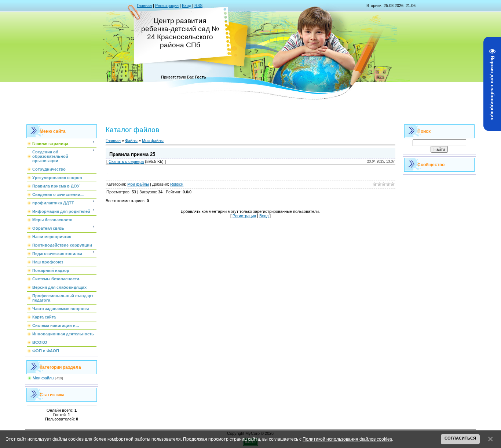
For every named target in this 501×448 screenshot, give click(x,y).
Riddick (176, 184)
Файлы (131, 140)
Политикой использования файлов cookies (347, 439)
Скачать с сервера (126, 161)
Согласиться (460, 438)
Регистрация (167, 5)
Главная (144, 5)
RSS (198, 5)
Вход (186, 5)
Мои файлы (43, 378)
